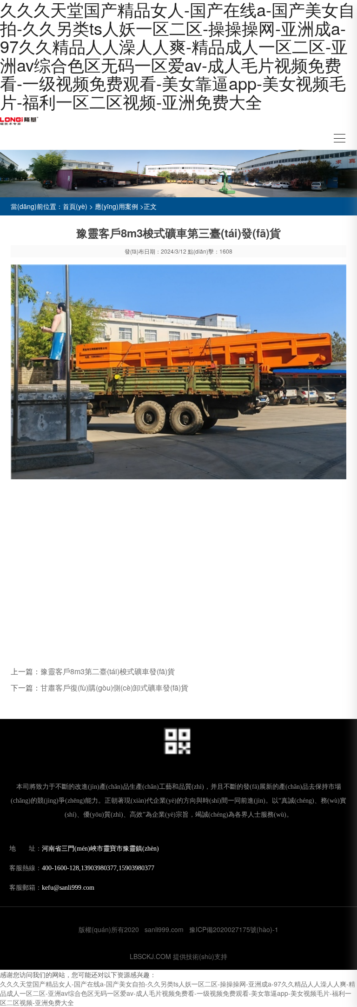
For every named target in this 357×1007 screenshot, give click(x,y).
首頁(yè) (75, 206)
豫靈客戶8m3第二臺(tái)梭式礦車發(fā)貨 (107, 671)
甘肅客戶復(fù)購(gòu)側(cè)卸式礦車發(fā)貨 (114, 687)
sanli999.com (164, 929)
